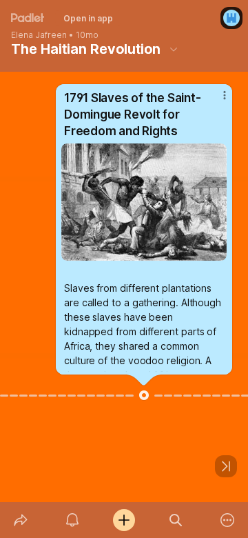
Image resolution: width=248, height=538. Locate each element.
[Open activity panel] (72, 520)
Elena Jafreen (39, 35)
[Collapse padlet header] (173, 49)
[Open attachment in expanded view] (144, 202)
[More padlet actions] (227, 520)
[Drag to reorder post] (144, 395)
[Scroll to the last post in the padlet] (226, 466)
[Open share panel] (20, 520)
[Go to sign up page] (231, 18)
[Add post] (123, 520)
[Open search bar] (176, 520)
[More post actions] (215, 100)
